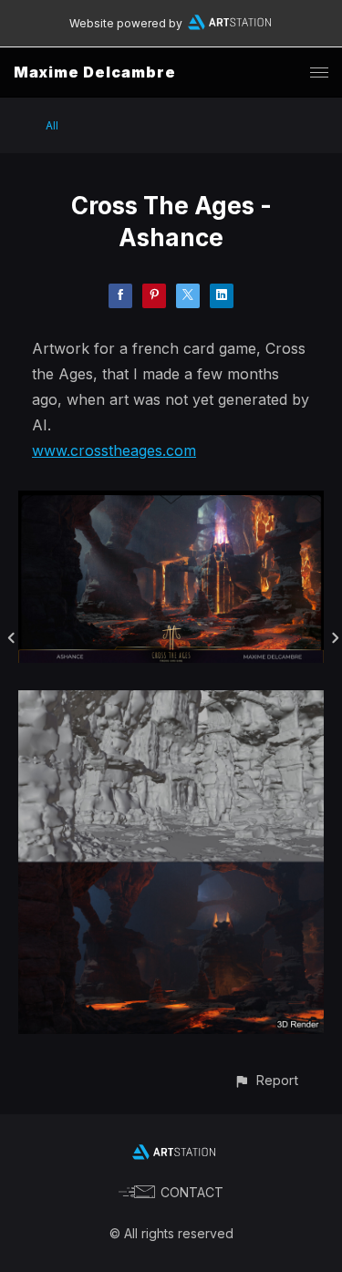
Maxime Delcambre (95, 72)
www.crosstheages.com (114, 450)
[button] (266, 1080)
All (52, 125)
